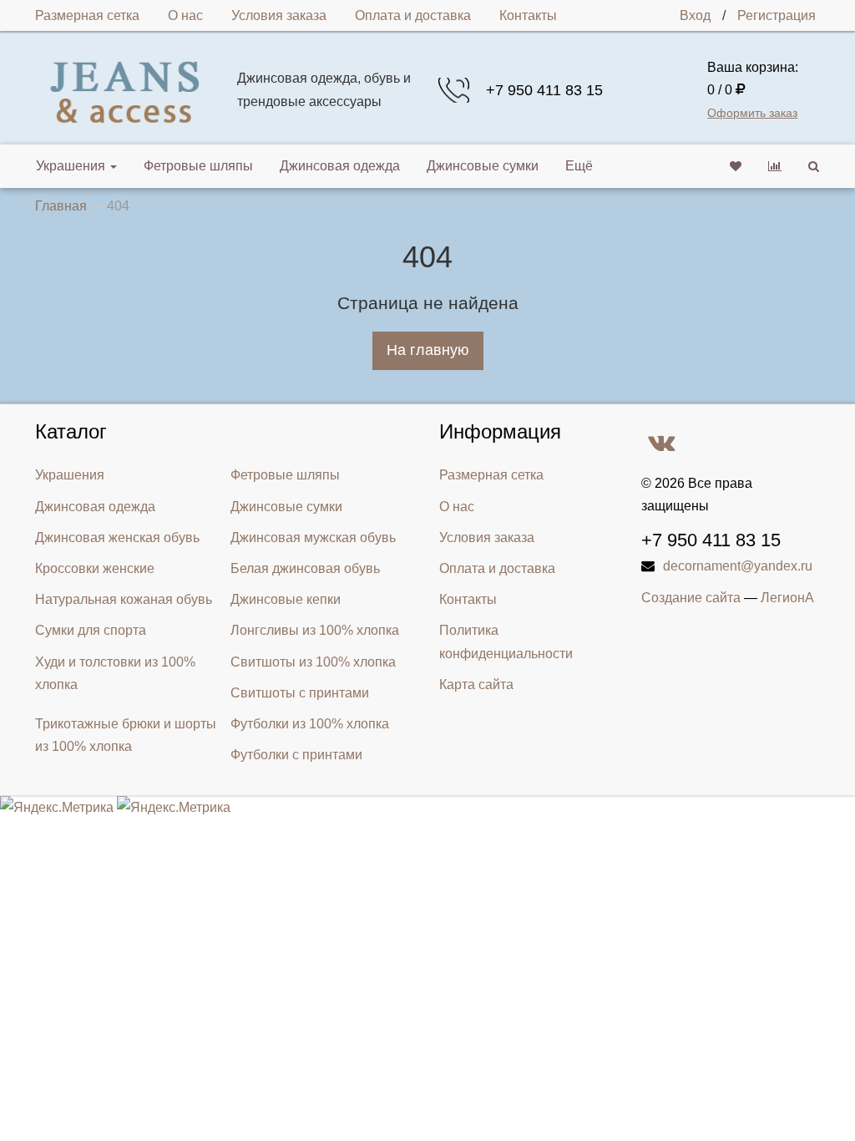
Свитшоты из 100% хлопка (313, 662)
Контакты (528, 15)
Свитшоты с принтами (299, 693)
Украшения (70, 166)
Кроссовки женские (94, 568)
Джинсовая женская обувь (117, 537)
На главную (428, 350)
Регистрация (776, 15)
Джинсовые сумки (483, 166)
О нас (185, 15)
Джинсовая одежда (340, 166)
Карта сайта (476, 684)
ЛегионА (787, 598)
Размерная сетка (87, 15)
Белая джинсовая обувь (305, 568)
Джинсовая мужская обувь (313, 537)
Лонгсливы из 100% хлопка (314, 630)
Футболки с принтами (296, 755)
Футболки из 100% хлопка (309, 724)
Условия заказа (278, 15)
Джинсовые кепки (285, 599)
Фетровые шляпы (198, 166)
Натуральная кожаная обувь (123, 599)
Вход (695, 15)
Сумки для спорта (90, 630)
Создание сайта (691, 598)
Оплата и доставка (413, 15)
